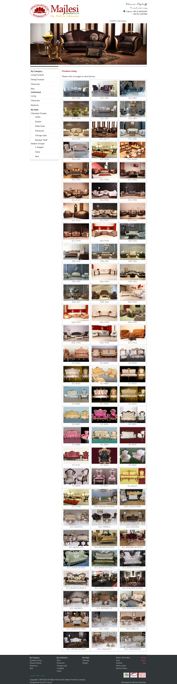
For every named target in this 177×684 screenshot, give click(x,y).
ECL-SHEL (104, 629)
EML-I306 (132, 282)
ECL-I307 (76, 139)
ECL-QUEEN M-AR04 (76, 629)
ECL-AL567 (132, 159)
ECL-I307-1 (104, 139)
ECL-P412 (132, 220)
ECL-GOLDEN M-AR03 (132, 588)
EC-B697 (76, 424)
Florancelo (37, 131)
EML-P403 (104, 322)
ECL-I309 (76, 159)
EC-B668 (76, 445)
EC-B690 (76, 486)
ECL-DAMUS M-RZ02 (104, 588)
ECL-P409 (76, 241)
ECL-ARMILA (104, 527)
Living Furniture (37, 75)
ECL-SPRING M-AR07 (76, 649)
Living (33, 96)
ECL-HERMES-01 (104, 608)
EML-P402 (76, 322)
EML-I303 (132, 241)
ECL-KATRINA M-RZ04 (133, 608)
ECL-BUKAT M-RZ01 (76, 568)
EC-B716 (76, 465)
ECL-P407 (76, 200)
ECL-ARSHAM (132, 527)
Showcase (35, 84)
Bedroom (35, 105)
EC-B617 (104, 486)
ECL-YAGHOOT (104, 649)
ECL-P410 (76, 220)
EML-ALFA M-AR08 (132, 507)
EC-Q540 (104, 465)
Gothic (36, 117)
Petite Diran (38, 126)
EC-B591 (132, 424)
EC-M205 (133, 404)
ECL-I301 (76, 118)
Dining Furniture (37, 80)
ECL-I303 (133, 118)
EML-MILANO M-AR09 (104, 507)
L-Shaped (37, 147)
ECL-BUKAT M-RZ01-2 (133, 568)
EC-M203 (104, 404)
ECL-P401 (76, 180)
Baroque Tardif (39, 140)
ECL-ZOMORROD (133, 649)
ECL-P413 (132, 343)
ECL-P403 (132, 180)
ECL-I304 (76, 98)
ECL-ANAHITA (76, 527)
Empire (36, 122)
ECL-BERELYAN (76, 547)
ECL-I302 (104, 118)
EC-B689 (104, 445)
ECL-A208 (104, 159)
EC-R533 (133, 363)
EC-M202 (76, 384)
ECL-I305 (104, 98)
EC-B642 (132, 445)
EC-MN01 (104, 363)
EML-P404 (104, 282)
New (35, 156)
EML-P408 (104, 343)
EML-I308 (104, 302)
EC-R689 (104, 384)
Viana (35, 152)
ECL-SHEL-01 (132, 629)
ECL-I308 (133, 139)
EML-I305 (76, 282)
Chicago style (39, 135)
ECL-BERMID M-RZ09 (104, 547)
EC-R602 (76, 363)
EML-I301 (76, 261)
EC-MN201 (132, 486)
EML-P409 (104, 241)
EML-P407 (132, 322)
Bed (32, 89)
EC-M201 (133, 384)
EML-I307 (76, 302)
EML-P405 (76, 343)
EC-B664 (132, 465)
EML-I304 (132, 261)
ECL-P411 (104, 220)
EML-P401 (132, 302)
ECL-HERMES (76, 608)
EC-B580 (76, 404)
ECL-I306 (133, 98)
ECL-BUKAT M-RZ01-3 (76, 588)
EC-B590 (104, 424)
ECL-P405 (104, 200)
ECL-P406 (132, 200)
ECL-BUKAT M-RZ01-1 (104, 568)
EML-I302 (104, 261)
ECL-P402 (104, 180)
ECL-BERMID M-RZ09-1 (132, 547)
